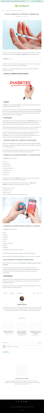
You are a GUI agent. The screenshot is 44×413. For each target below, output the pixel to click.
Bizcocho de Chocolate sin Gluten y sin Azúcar (8, 331)
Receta (3, 10)
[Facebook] (37, 293)
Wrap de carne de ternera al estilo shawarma (18, 1)
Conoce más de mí (26, 384)
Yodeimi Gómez (18, 16)
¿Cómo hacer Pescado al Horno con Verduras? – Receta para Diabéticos (22, 332)
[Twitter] (39, 293)
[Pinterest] (40, 293)
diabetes (5, 293)
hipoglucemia (19, 293)
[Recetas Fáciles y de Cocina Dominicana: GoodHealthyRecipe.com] (22, 6)
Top (22, 410)
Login (40, 342)
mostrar (11, 58)
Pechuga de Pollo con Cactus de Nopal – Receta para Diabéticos (35, 332)
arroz (13, 135)
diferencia (12, 293)
